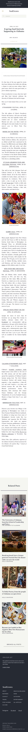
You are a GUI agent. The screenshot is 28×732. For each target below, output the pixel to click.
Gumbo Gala (10, 232)
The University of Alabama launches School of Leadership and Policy (13, 522)
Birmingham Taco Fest (11, 403)
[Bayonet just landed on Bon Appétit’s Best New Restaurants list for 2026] (14, 613)
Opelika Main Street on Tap (13, 310)
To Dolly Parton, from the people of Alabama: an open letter (14, 593)
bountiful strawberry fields (17, 370)
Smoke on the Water (11, 132)
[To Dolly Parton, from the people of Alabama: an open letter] (14, 577)
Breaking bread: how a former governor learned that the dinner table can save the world (14, 557)
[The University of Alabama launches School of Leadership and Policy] (14, 506)
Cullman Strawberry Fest (12, 364)
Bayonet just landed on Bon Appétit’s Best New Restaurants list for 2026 (13, 629)
